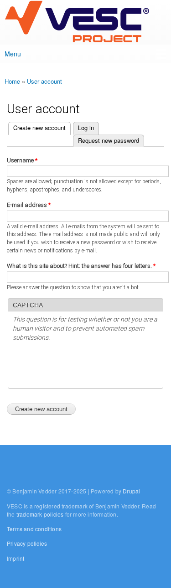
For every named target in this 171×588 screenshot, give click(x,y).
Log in (86, 127)
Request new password (108, 140)
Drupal (131, 491)
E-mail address (29, 204)
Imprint (15, 558)
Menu (13, 53)
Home (12, 81)
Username (22, 160)
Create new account (37, 127)
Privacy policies (27, 543)
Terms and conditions (34, 529)
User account (44, 81)
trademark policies (40, 514)
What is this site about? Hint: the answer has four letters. (81, 265)
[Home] (77, 22)
